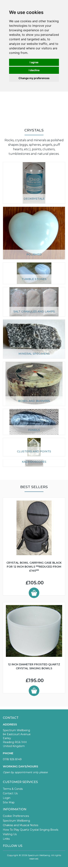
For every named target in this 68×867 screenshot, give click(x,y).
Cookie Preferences (16, 816)
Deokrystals (34, 198)
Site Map (9, 802)
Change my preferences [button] (34, 78)
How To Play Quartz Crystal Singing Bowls (30, 829)
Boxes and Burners (34, 401)
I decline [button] (34, 70)
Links (6, 838)
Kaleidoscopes (34, 461)
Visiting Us (10, 834)
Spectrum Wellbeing (16, 820)
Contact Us (10, 793)
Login (6, 798)
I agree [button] (34, 62)
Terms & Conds (13, 789)
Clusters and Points (34, 451)
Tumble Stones (34, 279)
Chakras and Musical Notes (20, 825)
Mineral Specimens (34, 353)
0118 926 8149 (12, 759)
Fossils (34, 430)
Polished (34, 254)
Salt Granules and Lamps (34, 311)
